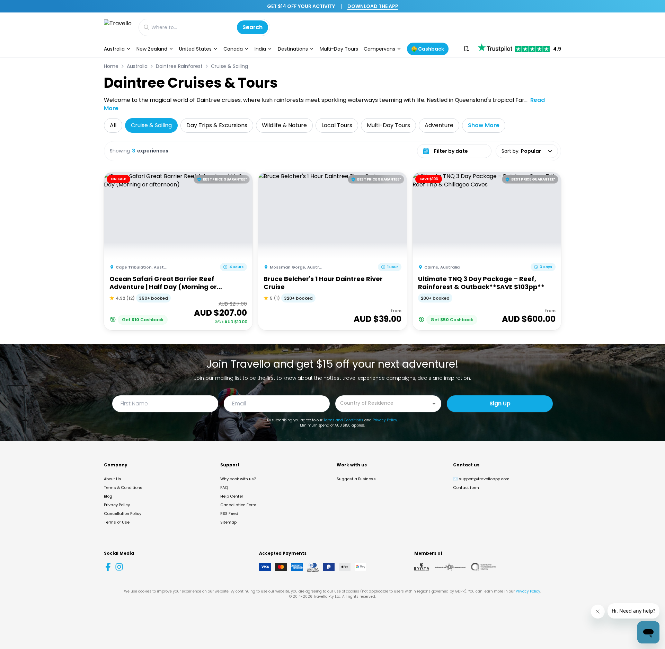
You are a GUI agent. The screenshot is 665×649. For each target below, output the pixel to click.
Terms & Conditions (123, 487)
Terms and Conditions (343, 420)
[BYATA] (421, 567)
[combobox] (383, 403)
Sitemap (228, 522)
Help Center (231, 496)
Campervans (379, 48)
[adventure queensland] (450, 567)
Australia (114, 48)
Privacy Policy (385, 420)
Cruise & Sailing (229, 66)
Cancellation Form (238, 505)
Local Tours (336, 125)
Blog (108, 496)
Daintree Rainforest (179, 66)
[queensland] (483, 567)
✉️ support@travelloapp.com (481, 479)
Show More (483, 125)
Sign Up (500, 403)
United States (195, 48)
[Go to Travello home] (118, 27)
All (113, 125)
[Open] (434, 404)
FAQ (224, 487)
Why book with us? (238, 479)
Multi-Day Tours (339, 48)
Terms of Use (117, 522)
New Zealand (151, 48)
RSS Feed (229, 513)
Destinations (293, 48)
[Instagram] (119, 567)
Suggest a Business (356, 479)
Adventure (439, 125)
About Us (112, 479)
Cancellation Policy (122, 513)
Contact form (466, 487)
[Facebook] (108, 567)
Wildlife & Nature (284, 125)
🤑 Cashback (427, 48)
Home (111, 66)
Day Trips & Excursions (216, 125)
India (260, 48)
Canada (233, 48)
